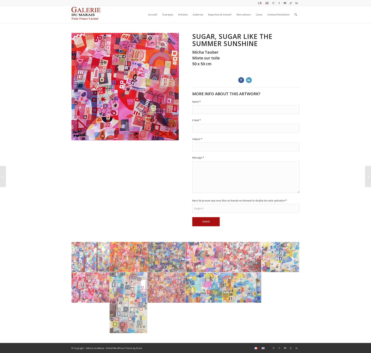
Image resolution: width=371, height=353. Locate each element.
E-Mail (196, 120)
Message (198, 157)
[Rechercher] (296, 14)
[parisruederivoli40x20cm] (129, 302)
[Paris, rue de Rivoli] (368, 176)
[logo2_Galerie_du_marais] (86, 14)
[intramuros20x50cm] (223, 287)
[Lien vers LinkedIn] (297, 3)
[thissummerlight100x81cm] (166, 287)
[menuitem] (259, 3)
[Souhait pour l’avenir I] (3, 176)
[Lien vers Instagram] (273, 3)
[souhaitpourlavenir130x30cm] (280, 257)
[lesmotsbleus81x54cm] (166, 257)
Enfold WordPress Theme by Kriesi (124, 348)
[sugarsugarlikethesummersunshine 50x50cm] (90, 287)
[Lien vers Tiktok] (291, 3)
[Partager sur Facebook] (241, 80)
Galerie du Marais (95, 348)
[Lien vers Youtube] (285, 3)
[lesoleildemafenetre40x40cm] (205, 257)
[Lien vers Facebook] (279, 3)
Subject (197, 139)
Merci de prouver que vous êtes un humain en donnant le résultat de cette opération (239, 200)
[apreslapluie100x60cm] (90, 257)
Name (196, 101)
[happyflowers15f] (129, 257)
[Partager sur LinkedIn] (249, 80)
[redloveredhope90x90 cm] (243, 257)
